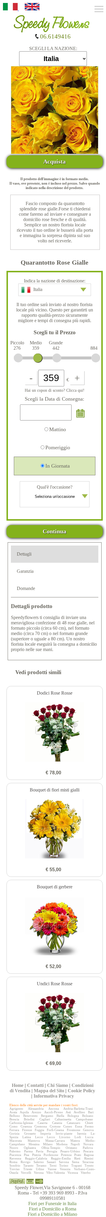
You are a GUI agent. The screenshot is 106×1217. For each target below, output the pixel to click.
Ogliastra (30, 1147)
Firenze (27, 1130)
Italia (37, 289)
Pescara (88, 1151)
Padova (88, 1147)
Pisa (26, 1155)
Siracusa (88, 1162)
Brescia (14, 1119)
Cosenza (26, 1126)
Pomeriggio (57, 447)
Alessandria (36, 1108)
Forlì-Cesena (55, 1130)
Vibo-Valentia (55, 1172)
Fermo (89, 1126)
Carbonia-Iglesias (21, 1123)
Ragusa (89, 1155)
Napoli (75, 1144)
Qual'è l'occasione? (54, 487)
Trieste (27, 1169)
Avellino (79, 1112)
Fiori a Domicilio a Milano (52, 1214)
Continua (54, 531)
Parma (28, 1151)
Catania (57, 1123)
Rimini (88, 1158)
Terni (53, 1165)
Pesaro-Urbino (70, 1151)
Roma (13, 1162)
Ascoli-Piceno (53, 1112)
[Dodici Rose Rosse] (55, 732)
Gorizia (14, 1133)
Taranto (28, 1165)
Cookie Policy (81, 1090)
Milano (48, 1144)
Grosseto (30, 1133)
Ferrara (14, 1130)
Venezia (65, 1169)
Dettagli (24, 553)
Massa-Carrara (55, 1140)
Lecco (51, 1137)
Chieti (89, 1123)
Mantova (34, 1140)
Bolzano (87, 1115)
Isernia (81, 1133)
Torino (63, 1165)
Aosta (13, 1112)
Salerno (39, 1162)
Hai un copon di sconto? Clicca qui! (55, 390)
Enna (78, 1126)
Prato (77, 1155)
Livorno (64, 1137)
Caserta (42, 1123)
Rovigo (26, 1162)
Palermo (15, 1151)
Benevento (30, 1115)
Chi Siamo (57, 1085)
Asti (68, 1112)
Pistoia (36, 1155)
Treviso (14, 1169)
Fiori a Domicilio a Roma (52, 1208)
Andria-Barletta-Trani (78, 1108)
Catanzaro (73, 1123)
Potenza (66, 1155)
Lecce (39, 1137)
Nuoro (13, 1147)
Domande (26, 588)
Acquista (54, 161)
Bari (91, 1112)
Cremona (40, 1126)
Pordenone (51, 1155)
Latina (26, 1137)
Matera (75, 1140)
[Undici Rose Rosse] (55, 1023)
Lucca (89, 1137)
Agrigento (16, 1108)
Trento (89, 1165)
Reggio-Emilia (61, 1158)
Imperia (45, 1133)
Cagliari (44, 1119)
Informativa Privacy (54, 1095)
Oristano (71, 1147)
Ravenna (15, 1158)
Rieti (77, 1158)
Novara (88, 1144)
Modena (61, 1144)
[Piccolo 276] (18, 358)
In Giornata (57, 466)
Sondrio (14, 1165)
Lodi (77, 1137)
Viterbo (86, 1172)
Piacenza (15, 1155)
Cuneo (67, 1126)
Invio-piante (64, 1133)
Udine (40, 1169)
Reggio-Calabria (36, 1158)
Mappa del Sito (49, 1090)
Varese (52, 1169)
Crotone (55, 1126)
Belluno (14, 1115)
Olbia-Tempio (51, 1147)
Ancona (53, 1108)
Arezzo (36, 1112)
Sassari (51, 1162)
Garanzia (25, 571)
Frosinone (73, 1130)
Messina (34, 1144)
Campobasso (84, 1119)
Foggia (39, 1130)
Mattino (57, 429)
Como (13, 1126)
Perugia (52, 1151)
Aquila (24, 1112)
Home (18, 1085)
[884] (95, 358)
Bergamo (47, 1115)
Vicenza (72, 1172)
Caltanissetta (63, 1119)
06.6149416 (55, 36)
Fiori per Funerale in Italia (52, 1203)
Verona (39, 1172)
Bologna (73, 1115)
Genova (88, 1130)
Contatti (35, 1085)
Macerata (15, 1140)
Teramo (41, 1165)
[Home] (53, 21)
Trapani (76, 1165)
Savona (64, 1162)
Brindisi (29, 1119)
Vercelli (26, 1172)
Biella (60, 1115)
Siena (75, 1162)
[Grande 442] (56, 358)
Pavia (39, 1151)
